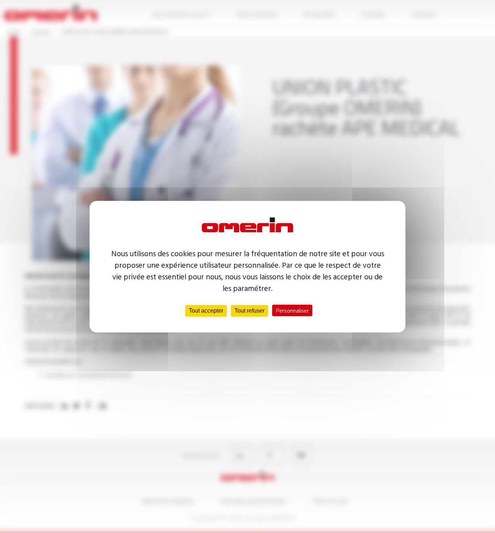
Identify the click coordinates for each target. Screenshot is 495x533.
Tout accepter (206, 311)
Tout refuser (249, 311)
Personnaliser (292, 310)
